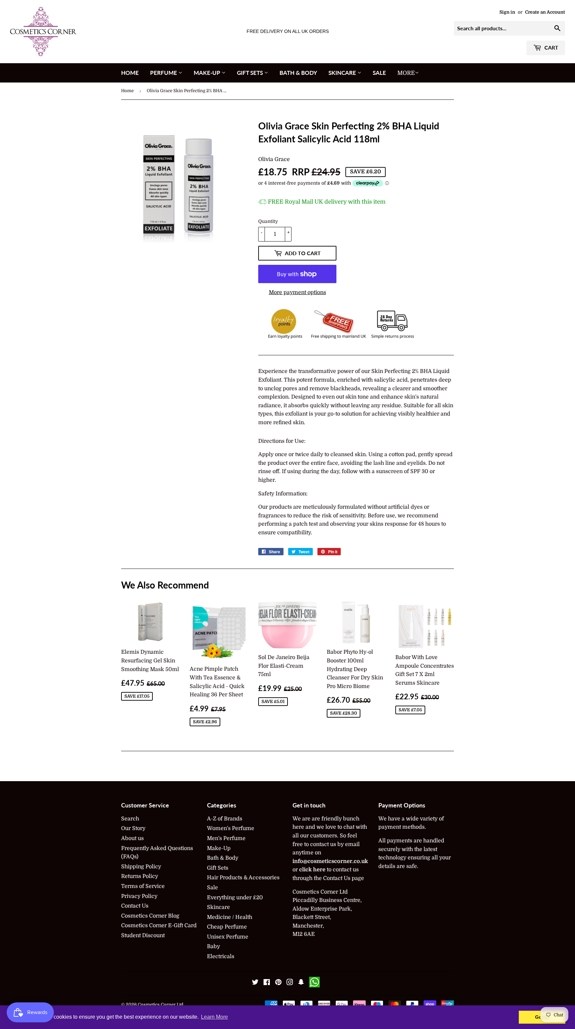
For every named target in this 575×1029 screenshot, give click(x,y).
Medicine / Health (229, 917)
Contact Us (134, 906)
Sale (379, 72)
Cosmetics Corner (157, 1004)
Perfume (164, 72)
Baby (213, 946)
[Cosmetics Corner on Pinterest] (278, 983)
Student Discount (143, 936)
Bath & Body (298, 72)
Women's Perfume (230, 828)
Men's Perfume (226, 838)
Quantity (268, 221)
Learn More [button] (214, 1017)
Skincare (342, 72)
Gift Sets (250, 72)
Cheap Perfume (227, 927)
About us (132, 838)
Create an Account (545, 12)
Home (130, 72)
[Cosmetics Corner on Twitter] (255, 983)
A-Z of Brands (224, 819)
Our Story (133, 828)
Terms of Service (143, 886)
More (406, 73)
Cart (550, 47)
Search (130, 819)
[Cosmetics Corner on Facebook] (266, 983)
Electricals (220, 956)
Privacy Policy (139, 896)
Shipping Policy (141, 867)
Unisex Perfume (227, 937)
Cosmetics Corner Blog (150, 916)
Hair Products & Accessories (243, 878)
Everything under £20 (235, 898)
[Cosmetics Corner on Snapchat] (301, 983)
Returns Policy (139, 876)
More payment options (297, 292)
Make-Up (208, 72)
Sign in (507, 12)
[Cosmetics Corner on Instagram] (290, 983)
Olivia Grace (274, 159)
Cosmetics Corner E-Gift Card (159, 926)
